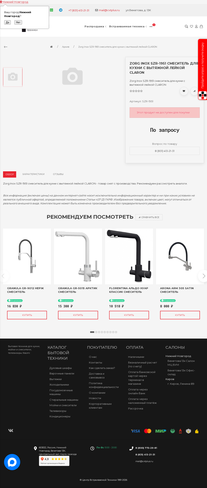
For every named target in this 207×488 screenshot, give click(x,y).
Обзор (9, 174)
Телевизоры (58, 410)
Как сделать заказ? (102, 368)
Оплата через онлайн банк (138, 391)
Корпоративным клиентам (100, 405)
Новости (95, 398)
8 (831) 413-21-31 (164, 150)
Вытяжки (56, 379)
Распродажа (94, 26)
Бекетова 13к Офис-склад (181, 372)
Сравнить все (150, 217)
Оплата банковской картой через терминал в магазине (141, 378)
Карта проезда (68, 454)
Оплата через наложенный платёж (142, 401)
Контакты (95, 362)
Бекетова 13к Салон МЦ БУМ (181, 363)
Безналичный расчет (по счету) (142, 364)
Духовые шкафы (61, 368)
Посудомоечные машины (61, 392)
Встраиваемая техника (127, 26)
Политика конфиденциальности (104, 385)
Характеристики (33, 174)
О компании (97, 392)
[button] (92, 332)
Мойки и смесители (63, 405)
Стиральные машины (64, 399)
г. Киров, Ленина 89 (181, 383)
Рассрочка (135, 408)
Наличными (136, 356)
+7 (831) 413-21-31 (79, 10)
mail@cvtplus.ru (109, 10)
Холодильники (59, 384)
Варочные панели (62, 373)
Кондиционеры (60, 416)
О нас (93, 356)
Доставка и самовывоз (97, 375)
